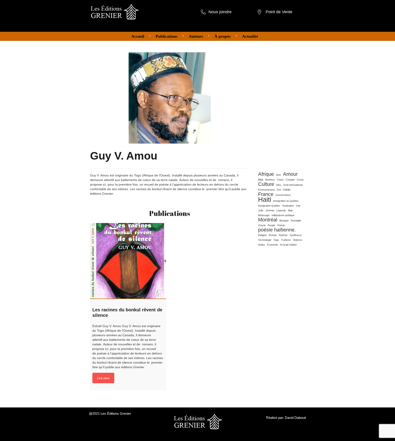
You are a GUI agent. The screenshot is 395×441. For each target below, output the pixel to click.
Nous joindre (220, 12)
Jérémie (269, 210)
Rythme (283, 235)
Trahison (286, 240)
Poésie (281, 225)
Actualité (250, 36)
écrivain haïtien (288, 244)
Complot (290, 179)
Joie (298, 205)
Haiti (264, 199)
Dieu (278, 185)
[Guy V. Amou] (169, 98)
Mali (290, 210)
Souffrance (296, 235)
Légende (281, 210)
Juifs (260, 210)
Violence (297, 240)
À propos (222, 36)
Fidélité (287, 189)
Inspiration (288, 205)
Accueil (137, 36)
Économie (272, 244)
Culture (266, 184)
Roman (273, 235)
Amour (290, 174)
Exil (279, 189)
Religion (262, 235)
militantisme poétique (283, 215)
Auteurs (196, 36)
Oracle (262, 225)
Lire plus (103, 378)
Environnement (266, 189)
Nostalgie (296, 220)
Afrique (266, 174)
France (265, 194)
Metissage (264, 215)
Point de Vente (279, 12)
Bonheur (270, 179)
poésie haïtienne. (277, 230)
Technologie (264, 240)
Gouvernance (283, 195)
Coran (300, 179)
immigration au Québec (286, 201)
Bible (260, 179)
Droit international (292, 185)
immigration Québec (269, 205)
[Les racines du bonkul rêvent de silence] (128, 261)
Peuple (271, 225)
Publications (166, 36)
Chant (280, 179)
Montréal (267, 220)
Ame (278, 174)
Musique (284, 220)
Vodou (261, 244)
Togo (276, 240)
